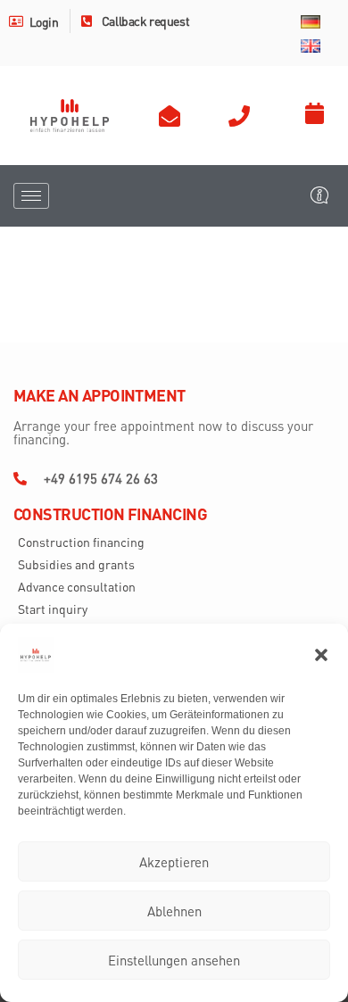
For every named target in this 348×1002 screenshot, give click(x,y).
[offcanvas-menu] (319, 195)
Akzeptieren (174, 862)
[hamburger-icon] (31, 196)
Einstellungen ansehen (174, 960)
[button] (321, 655)
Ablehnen (174, 911)
